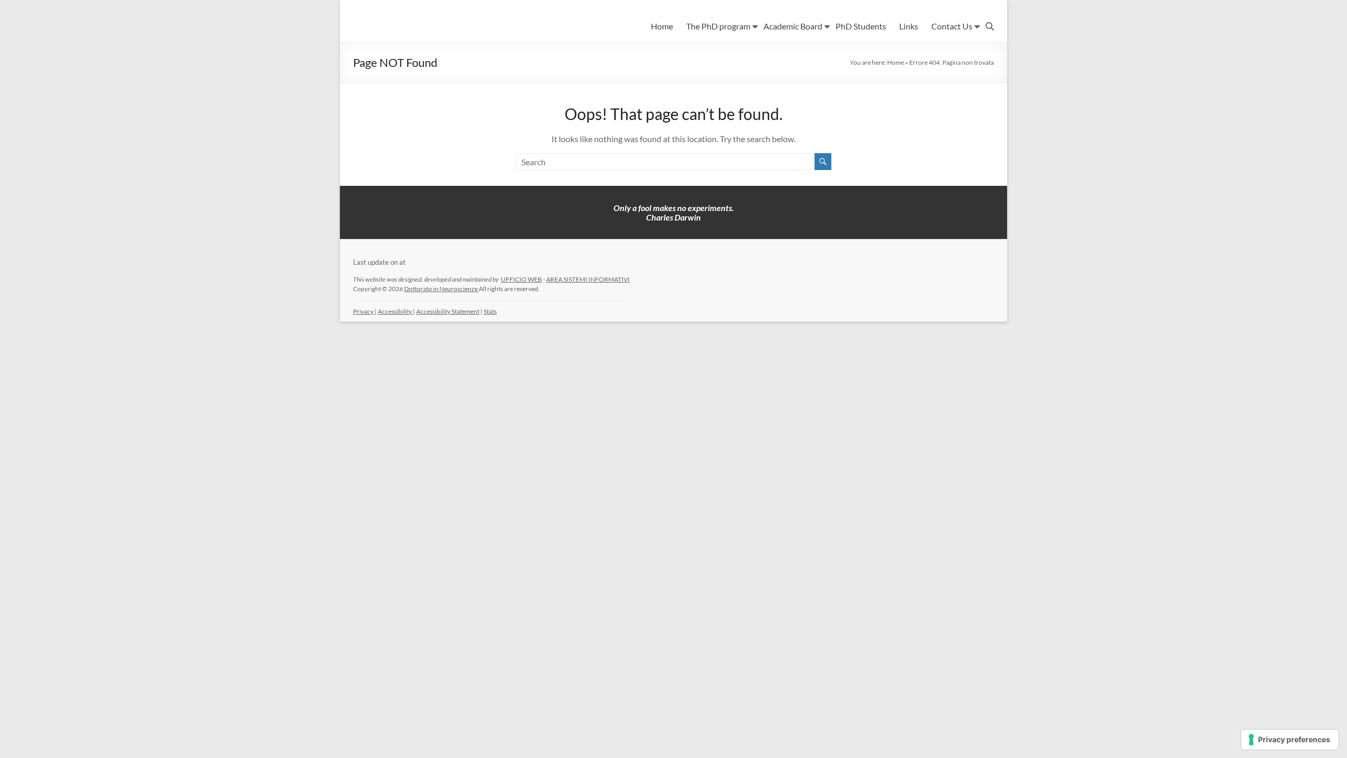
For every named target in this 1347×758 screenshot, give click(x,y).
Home (662, 26)
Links (908, 26)
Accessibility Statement (447, 311)
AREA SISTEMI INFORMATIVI (588, 279)
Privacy (364, 311)
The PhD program (718, 26)
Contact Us (951, 26)
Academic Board (792, 26)
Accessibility (395, 311)
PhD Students (861, 26)
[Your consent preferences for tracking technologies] (1290, 740)
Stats (490, 311)
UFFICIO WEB (521, 279)
